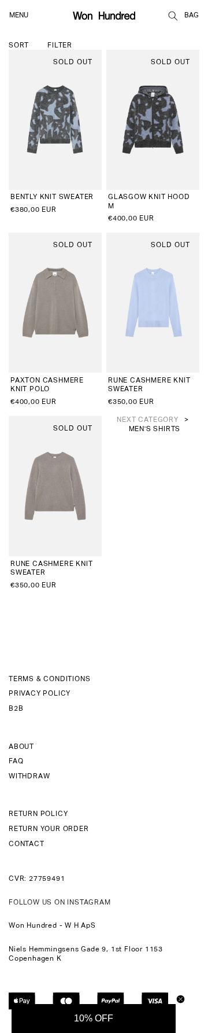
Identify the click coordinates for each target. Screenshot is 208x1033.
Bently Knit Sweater (52, 197)
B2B (16, 708)
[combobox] (19, 46)
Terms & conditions (49, 679)
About (21, 747)
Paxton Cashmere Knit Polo (47, 385)
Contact (26, 844)
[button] (173, 15)
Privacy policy (39, 693)
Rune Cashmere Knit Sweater (149, 385)
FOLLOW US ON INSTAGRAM (60, 902)
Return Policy (38, 814)
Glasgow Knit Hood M (149, 202)
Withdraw (29, 776)
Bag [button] (191, 15)
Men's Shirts (155, 429)
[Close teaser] (180, 999)
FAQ (16, 761)
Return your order (49, 829)
